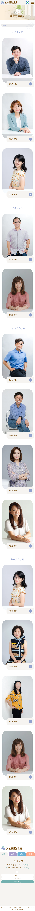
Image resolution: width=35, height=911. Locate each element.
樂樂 (30, 854)
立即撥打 (26, 865)
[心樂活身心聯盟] (9, 2)
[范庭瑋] (17, 60)
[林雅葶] (17, 411)
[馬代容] (17, 115)
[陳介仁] (17, 356)
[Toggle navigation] (32, 2)
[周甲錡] (17, 236)
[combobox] (17, 25)
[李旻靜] (17, 522)
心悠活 (13, 854)
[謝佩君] (17, 698)
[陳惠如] (17, 467)
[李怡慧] (17, 642)
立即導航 (25, 867)
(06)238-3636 (17, 865)
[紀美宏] (17, 171)
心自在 (22, 854)
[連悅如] (17, 291)
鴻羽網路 (20, 909)
